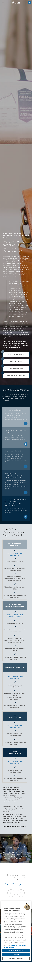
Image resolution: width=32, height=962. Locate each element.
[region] (16, 931)
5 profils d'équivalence (16, 354)
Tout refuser (16, 954)
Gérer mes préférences (16, 958)
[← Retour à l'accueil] (16, 2)
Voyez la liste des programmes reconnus (16, 885)
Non (21, 893)
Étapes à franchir (16, 361)
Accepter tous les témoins (16, 950)
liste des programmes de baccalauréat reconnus (18, 285)
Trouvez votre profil (16, 368)
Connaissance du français (16, 375)
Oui (11, 893)
